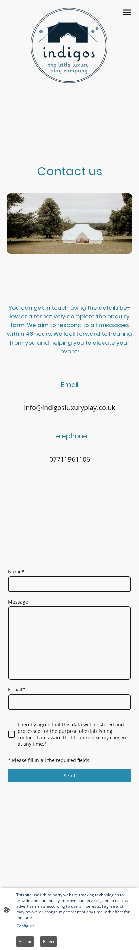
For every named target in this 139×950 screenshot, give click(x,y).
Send (69, 775)
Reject (48, 941)
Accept (25, 941)
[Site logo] (70, 46)
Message (18, 602)
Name (16, 571)
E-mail (16, 689)
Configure (25, 926)
